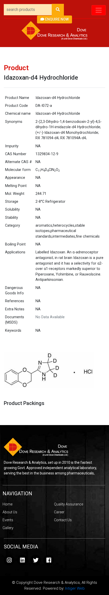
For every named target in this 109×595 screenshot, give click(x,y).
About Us (10, 512)
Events (8, 520)
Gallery (8, 528)
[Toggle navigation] (99, 10)
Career (59, 512)
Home (7, 504)
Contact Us (63, 520)
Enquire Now (56, 19)
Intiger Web (75, 588)
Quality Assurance (68, 504)
